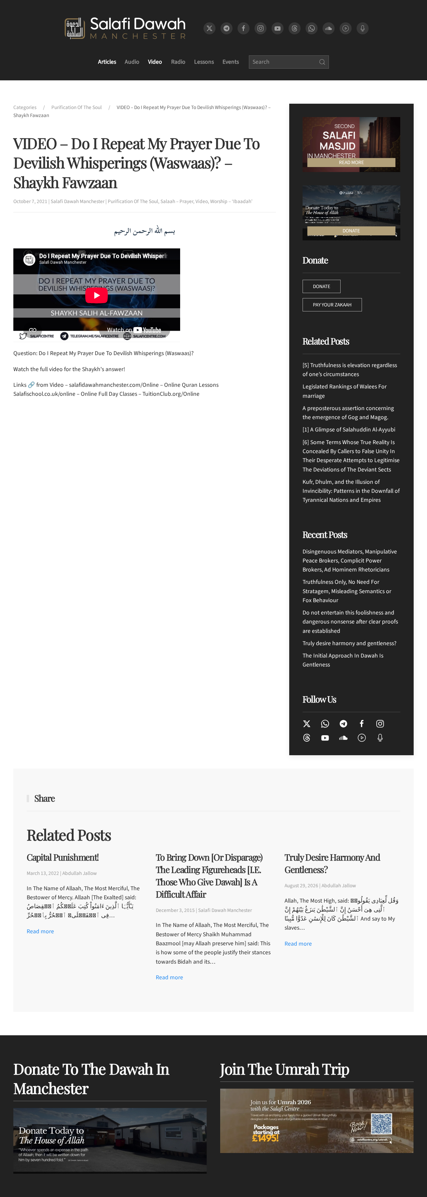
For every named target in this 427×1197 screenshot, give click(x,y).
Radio (178, 62)
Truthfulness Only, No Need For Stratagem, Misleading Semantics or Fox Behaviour (347, 591)
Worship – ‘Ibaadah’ (231, 201)
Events (231, 62)
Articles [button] (107, 62)
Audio (132, 62)
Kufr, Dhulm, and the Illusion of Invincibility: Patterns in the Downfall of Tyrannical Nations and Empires (351, 491)
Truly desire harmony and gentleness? (349, 643)
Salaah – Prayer (176, 201)
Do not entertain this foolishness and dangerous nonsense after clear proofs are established (350, 622)
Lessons (204, 62)
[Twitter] (307, 723)
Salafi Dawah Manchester (77, 201)
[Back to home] (124, 28)
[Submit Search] (322, 62)
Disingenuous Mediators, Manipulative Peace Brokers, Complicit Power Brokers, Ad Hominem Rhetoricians (350, 560)
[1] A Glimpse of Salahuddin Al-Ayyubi (349, 429)
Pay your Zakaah (332, 304)
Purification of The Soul (133, 201)
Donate (321, 286)
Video (155, 62)
